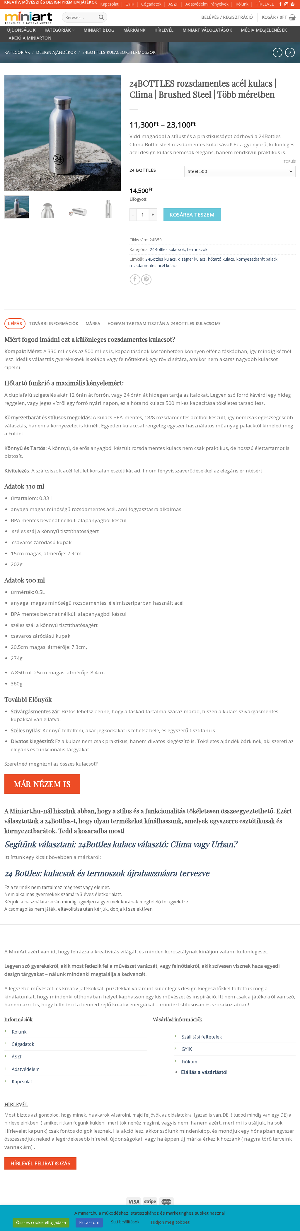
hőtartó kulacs (221, 259)
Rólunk (242, 4)
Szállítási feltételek (202, 1037)
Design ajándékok (56, 52)
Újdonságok (21, 30)
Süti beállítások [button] (125, 1222)
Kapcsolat (109, 4)
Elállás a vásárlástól (204, 1072)
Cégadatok (151, 4)
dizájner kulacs (192, 259)
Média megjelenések (264, 30)
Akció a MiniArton (30, 38)
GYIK (129, 4)
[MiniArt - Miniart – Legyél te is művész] (28, 17)
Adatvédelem (26, 1069)
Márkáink (134, 30)
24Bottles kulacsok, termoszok (119, 52)
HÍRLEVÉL (264, 4)
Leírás (15, 323)
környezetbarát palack (256, 259)
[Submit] (101, 17)
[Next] (111, 133)
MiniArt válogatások (207, 30)
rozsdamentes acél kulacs (153, 265)
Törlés (290, 161)
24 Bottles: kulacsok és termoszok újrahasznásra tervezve (106, 872)
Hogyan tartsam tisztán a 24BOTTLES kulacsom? (164, 323)
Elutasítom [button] (89, 1222)
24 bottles (142, 170)
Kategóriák (58, 30)
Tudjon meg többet (170, 1222)
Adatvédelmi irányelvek (207, 4)
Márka (93, 323)
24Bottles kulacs (160, 259)
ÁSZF (173, 4)
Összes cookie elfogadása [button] (41, 1222)
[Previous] (14, 133)
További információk (53, 323)
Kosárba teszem (192, 214)
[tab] (14, 323)
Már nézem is (42, 783)
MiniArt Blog (98, 30)
